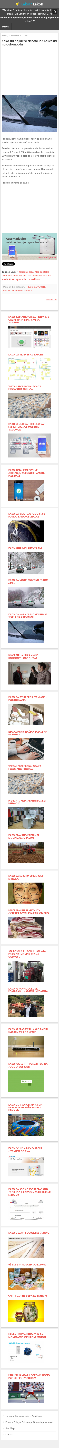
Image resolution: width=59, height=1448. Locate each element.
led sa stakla (42, 271)
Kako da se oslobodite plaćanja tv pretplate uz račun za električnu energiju (29, 1191)
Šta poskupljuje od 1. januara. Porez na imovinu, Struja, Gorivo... (27, 953)
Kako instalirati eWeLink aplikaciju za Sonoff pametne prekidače (26, 472)
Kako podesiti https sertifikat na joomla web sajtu (28, 1065)
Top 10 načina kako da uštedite (27, 1296)
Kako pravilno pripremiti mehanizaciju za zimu (23, 836)
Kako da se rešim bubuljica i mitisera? (25, 877)
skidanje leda (27, 271)
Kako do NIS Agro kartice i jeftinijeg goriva (25, 1149)
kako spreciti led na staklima (25, 279)
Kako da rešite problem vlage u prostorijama (27, 698)
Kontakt (9, 1434)
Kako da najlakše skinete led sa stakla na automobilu (27, 616)
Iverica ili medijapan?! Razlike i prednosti (27, 802)
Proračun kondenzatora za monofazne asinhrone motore (27, 1335)
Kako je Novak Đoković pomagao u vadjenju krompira (28, 990)
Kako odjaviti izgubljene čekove (28, 1232)
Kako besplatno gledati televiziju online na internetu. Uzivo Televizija (28, 319)
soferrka (7, 275)
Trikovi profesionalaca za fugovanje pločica (24, 388)
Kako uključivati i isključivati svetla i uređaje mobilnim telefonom (26, 426)
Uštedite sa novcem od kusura (27, 1264)
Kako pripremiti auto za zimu (25, 548)
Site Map (10, 1428)
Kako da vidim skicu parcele (25, 354)
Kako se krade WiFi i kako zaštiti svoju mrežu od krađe (28, 1030)
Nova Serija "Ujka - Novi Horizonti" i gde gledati (23, 656)
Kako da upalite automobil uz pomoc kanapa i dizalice (26, 515)
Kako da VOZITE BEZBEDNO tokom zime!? (28, 581)
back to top (51, 299)
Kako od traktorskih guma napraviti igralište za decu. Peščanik (25, 1107)
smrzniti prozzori (22, 275)
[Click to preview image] (29, 130)
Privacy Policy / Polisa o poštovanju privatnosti (29, 1422)
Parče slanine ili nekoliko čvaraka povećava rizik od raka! (29, 912)
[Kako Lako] (29, 5)
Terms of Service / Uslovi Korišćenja (23, 1416)
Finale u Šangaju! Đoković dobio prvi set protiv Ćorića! (29, 1376)
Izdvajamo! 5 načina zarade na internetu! (27, 733)
